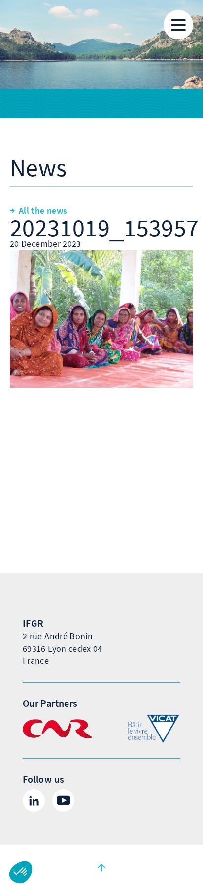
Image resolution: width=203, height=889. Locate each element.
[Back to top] (101, 867)
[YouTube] (63, 800)
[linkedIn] (34, 800)
